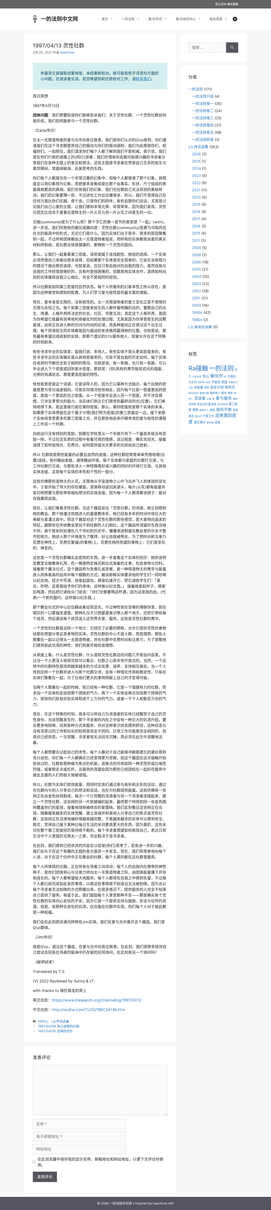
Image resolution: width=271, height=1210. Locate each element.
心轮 (190, 387)
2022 (196, 183)
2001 (196, 298)
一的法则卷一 (203, 104)
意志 (206, 387)
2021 (196, 190)
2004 (196, 276)
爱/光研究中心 (186, 19)
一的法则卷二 (203, 111)
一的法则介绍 (203, 96)
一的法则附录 (203, 140)
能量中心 (204, 410)
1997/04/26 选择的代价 (55, 1031)
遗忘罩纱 (200, 422)
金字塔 (210, 422)
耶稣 (195, 410)
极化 (224, 393)
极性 (230, 393)
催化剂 (216, 375)
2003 (196, 284)
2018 (196, 212)
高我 (217, 422)
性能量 (198, 387)
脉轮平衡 (224, 409)
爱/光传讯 (155, 19)
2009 (196, 248)
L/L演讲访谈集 (200, 327)
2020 (196, 197)
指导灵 (230, 387)
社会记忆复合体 (206, 404)
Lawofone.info (163, 1203)
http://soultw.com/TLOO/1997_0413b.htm (88, 1009)
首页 (105, 19)
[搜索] (232, 47)
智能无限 (204, 393)
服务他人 (215, 393)
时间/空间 (193, 393)
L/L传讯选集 (60, 1021)
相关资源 (216, 19)
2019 (196, 204)
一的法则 (128, 19)
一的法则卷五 (203, 132)
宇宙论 (216, 382)
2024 (196, 168)
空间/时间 (222, 404)
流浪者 (200, 398)
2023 (196, 176)
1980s (197, 320)
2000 (196, 305)
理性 (235, 399)
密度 (224, 382)
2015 (196, 233)
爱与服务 (224, 398)
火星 (209, 399)
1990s (42, 1021)
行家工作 (208, 416)
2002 (196, 291)
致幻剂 (198, 416)
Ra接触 (198, 368)
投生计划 (217, 387)
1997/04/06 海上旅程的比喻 (58, 1026)
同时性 (201, 382)
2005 (196, 269)
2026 (196, 154)
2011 (196, 240)
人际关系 (196, 376)
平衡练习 (233, 382)
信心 (205, 376)
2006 (196, 262)
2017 (196, 219)
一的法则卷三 (203, 118)
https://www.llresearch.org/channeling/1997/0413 (96, 1000)
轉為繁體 (232, 4)
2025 (196, 161)
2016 (196, 226)
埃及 (208, 382)
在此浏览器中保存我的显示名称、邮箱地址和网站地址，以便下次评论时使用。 (100, 1162)
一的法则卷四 (203, 125)
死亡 (190, 399)
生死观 (192, 404)
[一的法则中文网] (35, 18)
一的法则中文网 (59, 19)
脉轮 (212, 410)
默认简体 (220, 4)
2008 (196, 255)
